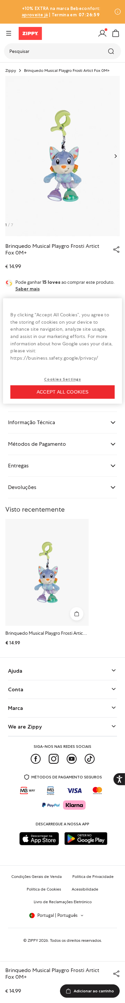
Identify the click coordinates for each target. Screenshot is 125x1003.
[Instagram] (54, 759)
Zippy (10, 70)
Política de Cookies (44, 889)
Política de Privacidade (93, 876)
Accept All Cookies (62, 392)
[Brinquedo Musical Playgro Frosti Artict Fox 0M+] (47, 572)
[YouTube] (72, 759)
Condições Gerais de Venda (36, 876)
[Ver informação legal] (117, 11)
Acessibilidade (85, 889)
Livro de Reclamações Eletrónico (63, 902)
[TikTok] (90, 759)
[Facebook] (36, 759)
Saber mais (27, 289)
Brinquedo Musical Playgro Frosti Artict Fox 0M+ (54, 633)
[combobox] (62, 51)
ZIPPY (33, 940)
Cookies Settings (62, 379)
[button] (116, 33)
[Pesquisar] (112, 51)
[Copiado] (116, 249)
